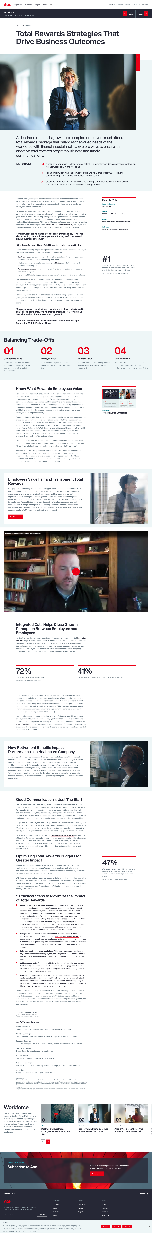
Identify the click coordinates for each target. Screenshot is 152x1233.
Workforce (9, 12)
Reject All (116, 1226)
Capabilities (18, 5)
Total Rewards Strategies (114, 412)
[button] (15, 517)
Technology (106, 1208)
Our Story (56, 1204)
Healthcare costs (25, 257)
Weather (105, 1212)
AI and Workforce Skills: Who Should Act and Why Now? (128, 1130)
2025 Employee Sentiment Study (59, 224)
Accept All (127, 1226)
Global (144, 5)
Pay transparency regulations (30, 269)
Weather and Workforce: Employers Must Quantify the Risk (55, 1131)
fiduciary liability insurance (31, 986)
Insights (37, 5)
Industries (28, 5)
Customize (105, 1226)
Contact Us (111, 5)
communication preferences (62, 835)
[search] (51, 4)
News (133, 5)
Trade (104, 1204)
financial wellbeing (53, 263)
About (45, 5)
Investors (127, 5)
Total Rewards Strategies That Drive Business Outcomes (93, 1130)
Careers (120, 5)
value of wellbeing (23, 724)
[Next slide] (48, 1142)
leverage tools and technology (67, 936)
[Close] (149, 1226)
